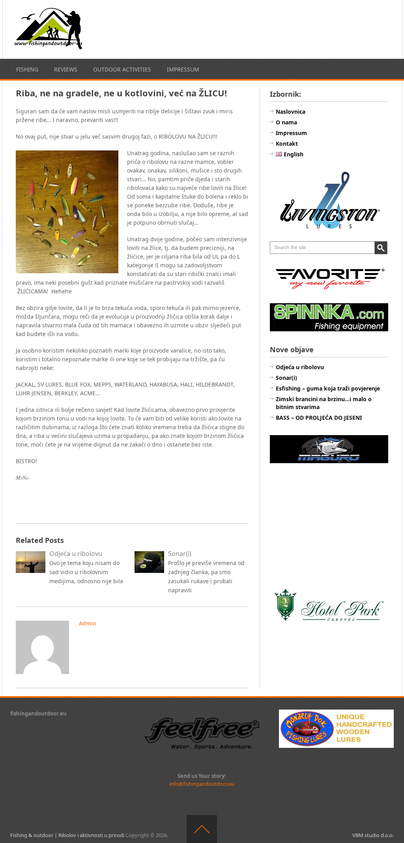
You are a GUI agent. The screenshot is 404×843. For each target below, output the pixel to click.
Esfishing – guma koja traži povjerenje (328, 388)
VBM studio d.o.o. (373, 835)
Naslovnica (290, 111)
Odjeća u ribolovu (300, 367)
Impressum (183, 69)
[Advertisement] (329, 525)
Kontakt (287, 143)
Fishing (27, 69)
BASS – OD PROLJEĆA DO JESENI (319, 417)
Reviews (65, 69)
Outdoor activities (122, 69)
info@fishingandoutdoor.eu (201, 783)
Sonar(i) (286, 377)
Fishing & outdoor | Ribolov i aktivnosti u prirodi (67, 835)
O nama (286, 122)
